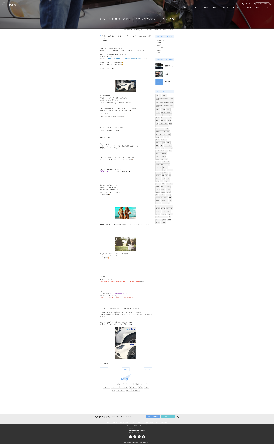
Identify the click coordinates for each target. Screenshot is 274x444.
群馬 (157, 95)
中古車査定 (163, 222)
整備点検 (106, 363)
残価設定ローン (159, 217)
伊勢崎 (171, 184)
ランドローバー (159, 206)
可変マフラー (158, 170)
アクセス (158, 112)
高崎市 (171, 148)
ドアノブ (158, 148)
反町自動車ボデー (159, 126)
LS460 (161, 145)
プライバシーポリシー (167, 115)
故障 (170, 175)
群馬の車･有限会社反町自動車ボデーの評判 (164, 102)
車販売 (158, 52)
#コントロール (115, 387)
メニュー (163, 109)
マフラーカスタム (159, 164)
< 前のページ (104, 369)
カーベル (168, 211)
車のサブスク (170, 214)
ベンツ (170, 200)
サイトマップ (143, 425)
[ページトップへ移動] (177, 416)
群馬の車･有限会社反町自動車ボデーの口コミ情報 (164, 99)
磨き (166, 151)
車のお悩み (163, 120)
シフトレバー (167, 186)
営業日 (167, 208)
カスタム (158, 186)
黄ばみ (170, 151)
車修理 (166, 123)
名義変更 (158, 120)
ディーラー (158, 178)
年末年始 (158, 208)
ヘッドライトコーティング (161, 153)
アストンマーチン (165, 203)
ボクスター (168, 189)
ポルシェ (163, 189)
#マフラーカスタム (128, 384)
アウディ (158, 140)
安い (162, 118)
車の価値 (158, 222)
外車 (164, 142)
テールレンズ (163, 140)
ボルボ (171, 206)
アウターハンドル (168, 145)
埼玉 (172, 208)
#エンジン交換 (136, 390)
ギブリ (167, 178)
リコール (158, 189)
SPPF (161, 181)
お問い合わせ (158, 115)
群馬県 (167, 148)
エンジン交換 (158, 173)
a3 (168, 137)
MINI (170, 173)
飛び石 (157, 181)
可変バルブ (167, 164)
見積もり (166, 118)
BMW (161, 137)
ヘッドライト (162, 195)
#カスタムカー (144, 384)
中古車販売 (163, 214)
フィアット (158, 203)
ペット (163, 178)
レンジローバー (159, 134)
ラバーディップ (159, 131)
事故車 (170, 123)
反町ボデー (165, 173)
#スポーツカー (120, 390)
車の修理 (101, 363)
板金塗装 (159, 45)
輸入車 (162, 148)
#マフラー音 (124, 387)
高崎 (157, 123)
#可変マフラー (133, 387)
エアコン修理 (160, 48)
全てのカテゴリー (161, 40)
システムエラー (164, 200)
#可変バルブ (106, 387)
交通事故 (161, 123)
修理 (166, 175)
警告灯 (166, 159)
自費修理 (168, 192)
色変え (163, 184)
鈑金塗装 (158, 192)
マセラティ (158, 162)
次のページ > (148, 369)
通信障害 (165, 197)
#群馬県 (140, 387)
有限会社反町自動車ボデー (166, 112)
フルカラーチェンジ (160, 129)
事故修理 (169, 219)
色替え (157, 137)
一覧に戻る (125, 369)
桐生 (167, 184)
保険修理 (163, 192)
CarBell (163, 211)
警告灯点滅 (158, 175)
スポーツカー (170, 170)
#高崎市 (137, 384)
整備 (162, 186)
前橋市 (164, 170)
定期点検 (169, 120)
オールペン (158, 184)
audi (165, 137)
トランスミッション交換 (161, 156)
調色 (170, 217)
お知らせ (163, 208)
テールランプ (158, 142)
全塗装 (167, 129)
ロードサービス (159, 197)
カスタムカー (166, 131)
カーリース (158, 211)
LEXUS (157, 145)
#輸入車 (128, 390)
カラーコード (158, 219)
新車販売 (158, 214)
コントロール (158, 167)
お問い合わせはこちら (262, 4)
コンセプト (164, 95)
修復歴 (164, 219)
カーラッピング (167, 134)
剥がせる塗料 (166, 181)
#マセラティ (106, 384)
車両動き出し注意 (159, 159)
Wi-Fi (170, 197)
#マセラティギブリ (116, 384)
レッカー (168, 195)
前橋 (163, 175)
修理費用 (166, 126)
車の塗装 (165, 217)
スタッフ (168, 109)
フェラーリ (166, 206)
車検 (171, 118)
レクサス (168, 142)
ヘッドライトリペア (160, 151)
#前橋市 (146, 387)
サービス (158, 109)
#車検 (113, 390)
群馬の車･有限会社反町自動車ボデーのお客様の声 (164, 106)
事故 (157, 195)
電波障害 (158, 200)
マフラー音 (165, 167)
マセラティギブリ (165, 162)
